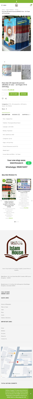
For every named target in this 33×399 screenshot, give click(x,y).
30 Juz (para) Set (16, 104)
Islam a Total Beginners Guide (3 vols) (24, 192)
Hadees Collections (6, 317)
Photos (27, 202)
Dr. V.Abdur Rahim (9, 210)
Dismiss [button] (30, 393)
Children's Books (23, 195)
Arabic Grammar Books (10, 208)
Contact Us (4, 338)
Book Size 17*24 (24, 194)
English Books (9, 211)
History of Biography (6, 304)
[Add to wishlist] (2, 98)
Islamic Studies (24, 200)
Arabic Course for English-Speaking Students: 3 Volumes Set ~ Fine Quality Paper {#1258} (9, 204)
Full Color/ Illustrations (24, 199)
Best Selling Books (9, 215)
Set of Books (9, 106)
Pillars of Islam (4, 307)
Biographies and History (24, 203)
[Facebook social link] (16, 1)
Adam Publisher (10, 9)
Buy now (23, 94)
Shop (2, 312)
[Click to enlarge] (4, 61)
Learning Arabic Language (9, 212)
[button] (14, 183)
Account (3, 333)
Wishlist (3, 330)
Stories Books (21, 204)
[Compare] (6, 98)
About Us (3, 336)
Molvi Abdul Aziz (22, 202)
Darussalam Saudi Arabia (24, 197)
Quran (3, 106)
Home (3, 9)
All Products (23, 104)
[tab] (6, 114)
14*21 (16, 9)
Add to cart (13, 94)
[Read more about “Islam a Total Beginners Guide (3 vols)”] (29, 183)
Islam (2, 309)
